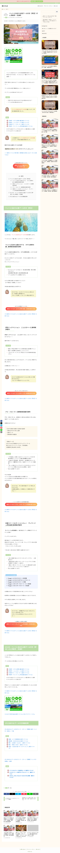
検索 (57, 11)
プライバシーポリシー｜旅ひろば (33, 849)
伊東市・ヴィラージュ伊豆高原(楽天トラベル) (21, 126)
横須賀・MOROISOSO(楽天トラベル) (18, 741)
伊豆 (10, 787)
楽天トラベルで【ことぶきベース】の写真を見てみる (21, 393)
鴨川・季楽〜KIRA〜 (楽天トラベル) (18, 744)
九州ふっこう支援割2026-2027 (49, 28)
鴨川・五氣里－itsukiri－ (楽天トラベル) (19, 743)
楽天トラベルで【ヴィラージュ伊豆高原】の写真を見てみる (21, 624)
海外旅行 (45, 33)
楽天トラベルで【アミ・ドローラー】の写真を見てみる (21, 504)
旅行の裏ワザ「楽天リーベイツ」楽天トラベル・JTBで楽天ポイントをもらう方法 (50, 20)
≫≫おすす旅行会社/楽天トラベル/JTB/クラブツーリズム (20, 714)
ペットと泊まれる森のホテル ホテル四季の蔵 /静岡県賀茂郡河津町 (23, 181)
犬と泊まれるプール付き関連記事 (18, 196)
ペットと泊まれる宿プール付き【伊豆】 (20, 179)
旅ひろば (5, 6)
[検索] (57, 3)
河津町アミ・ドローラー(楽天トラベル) (19, 124)
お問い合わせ (23, 849)
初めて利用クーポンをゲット (36, 1)
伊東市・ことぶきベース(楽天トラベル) (19, 122)
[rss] (56, 3)
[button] (6, 794)
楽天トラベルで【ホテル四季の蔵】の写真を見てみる (21, 309)
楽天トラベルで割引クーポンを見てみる (21, 166)
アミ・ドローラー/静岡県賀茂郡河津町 (22, 187)
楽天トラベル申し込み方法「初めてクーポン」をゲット (50, 16)
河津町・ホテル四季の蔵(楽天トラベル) (19, 120)
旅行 (6, 17)
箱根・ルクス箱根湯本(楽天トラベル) (18, 739)
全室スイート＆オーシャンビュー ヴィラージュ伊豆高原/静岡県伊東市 (23, 189)
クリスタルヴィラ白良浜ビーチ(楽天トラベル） (21, 770)
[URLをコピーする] (35, 794)
